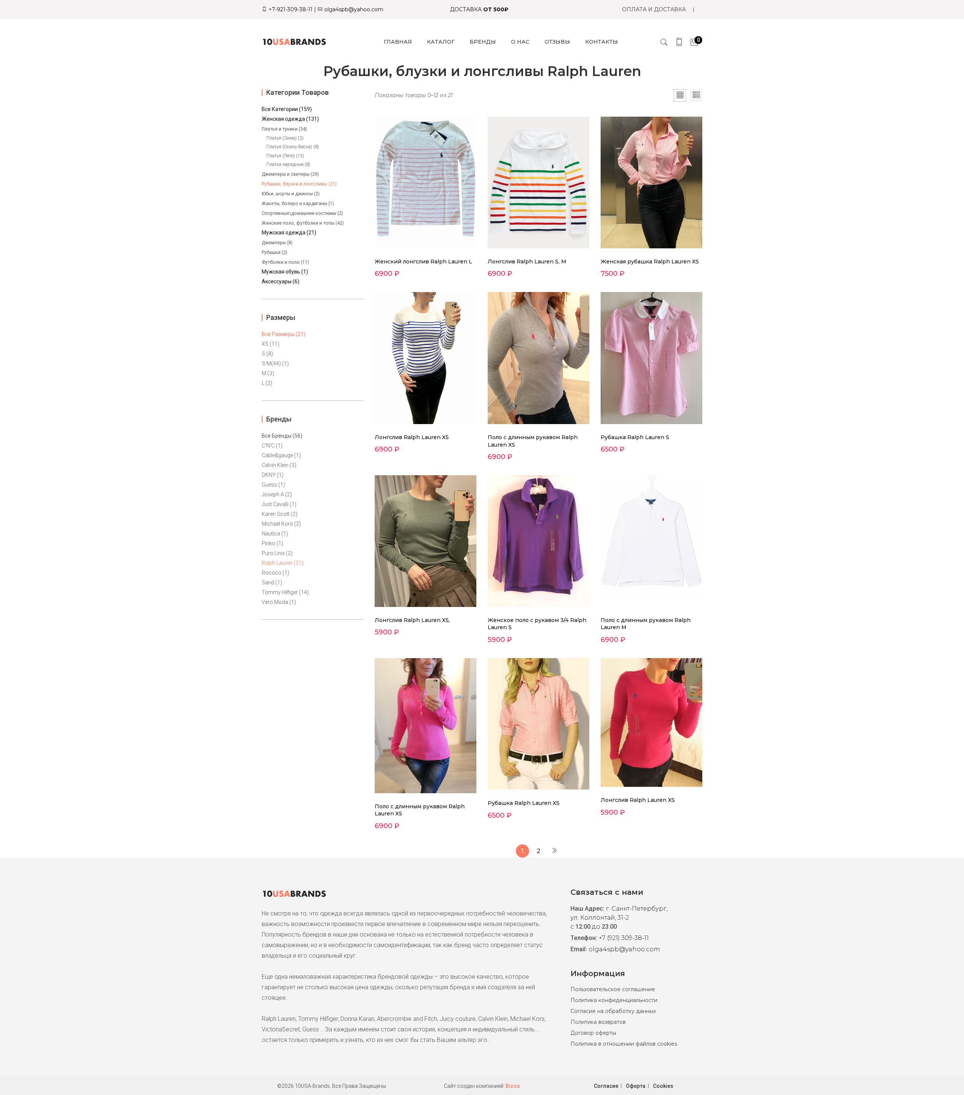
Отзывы (557, 41)
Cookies (663, 1086)
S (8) (267, 354)
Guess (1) (273, 485)
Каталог (441, 41)
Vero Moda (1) (279, 602)
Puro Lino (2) (277, 553)
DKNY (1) (273, 475)
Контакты (601, 41)
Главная (398, 41)
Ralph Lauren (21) (283, 563)
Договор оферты (593, 1033)
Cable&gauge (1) (281, 455)
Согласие (606, 1086)
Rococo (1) (275, 573)
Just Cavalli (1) (279, 504)
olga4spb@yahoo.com (353, 9)
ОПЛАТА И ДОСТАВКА (654, 9)
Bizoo (512, 1086)
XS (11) (270, 344)
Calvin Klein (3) (279, 465)
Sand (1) (272, 582)
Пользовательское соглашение (612, 989)
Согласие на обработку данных (613, 1011)
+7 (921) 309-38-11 (624, 937)
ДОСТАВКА (479, 9)
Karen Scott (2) (279, 514)
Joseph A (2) (277, 494)
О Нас (520, 41)
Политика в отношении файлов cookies (623, 1043)
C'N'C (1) (272, 446)
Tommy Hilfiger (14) (285, 592)
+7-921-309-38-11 (290, 9)
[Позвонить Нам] (679, 42)
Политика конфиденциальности (613, 1000)
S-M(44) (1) (275, 363)
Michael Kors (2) (281, 524)
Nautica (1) (275, 534)
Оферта (635, 1086)
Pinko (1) (272, 543)
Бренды (483, 41)
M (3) (268, 373)
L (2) (267, 383)
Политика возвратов (598, 1022)
